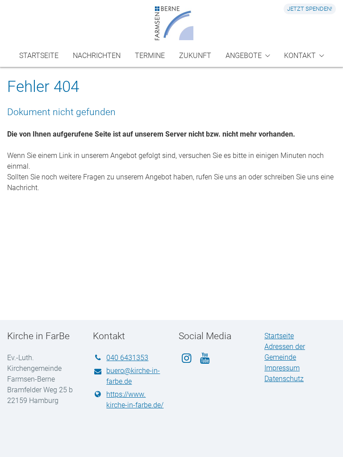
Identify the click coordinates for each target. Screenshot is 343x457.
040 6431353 (127, 357)
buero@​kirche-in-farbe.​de (133, 376)
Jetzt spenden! (309, 8)
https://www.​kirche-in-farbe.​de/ (134, 399)
